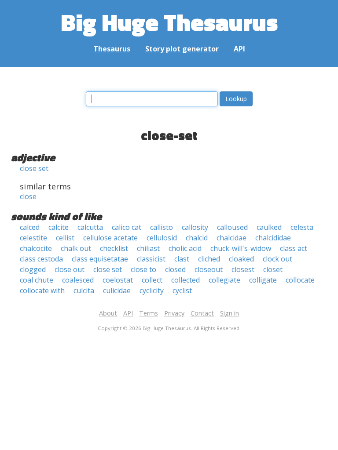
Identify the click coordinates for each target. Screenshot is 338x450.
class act (293, 248)
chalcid (197, 238)
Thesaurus (111, 49)
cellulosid (162, 238)
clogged (33, 269)
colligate (263, 280)
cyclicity (152, 290)
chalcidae (231, 238)
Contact (202, 313)
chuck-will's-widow (240, 248)
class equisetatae (100, 259)
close (28, 196)
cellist (65, 238)
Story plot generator (182, 49)
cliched (209, 259)
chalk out (76, 248)
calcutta (90, 227)
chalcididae (273, 238)
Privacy (174, 313)
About (108, 313)
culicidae (117, 290)
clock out (277, 259)
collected (185, 280)
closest (242, 269)
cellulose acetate (110, 238)
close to (143, 269)
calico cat (126, 227)
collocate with (42, 290)
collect (152, 280)
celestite (33, 238)
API (239, 49)
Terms (148, 313)
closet (273, 269)
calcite (58, 227)
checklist (114, 248)
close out (69, 269)
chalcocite (36, 248)
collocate (300, 280)
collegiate (224, 280)
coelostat (118, 280)
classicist (151, 259)
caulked (269, 227)
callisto (161, 227)
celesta (301, 227)
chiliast (148, 248)
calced (30, 227)
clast (181, 259)
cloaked (241, 259)
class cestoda (41, 259)
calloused (232, 227)
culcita (83, 290)
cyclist (182, 290)
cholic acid (185, 248)
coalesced (78, 280)
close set (34, 168)
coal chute (36, 280)
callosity (195, 227)
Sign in (229, 313)
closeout (209, 269)
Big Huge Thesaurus (169, 22)
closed (175, 269)
